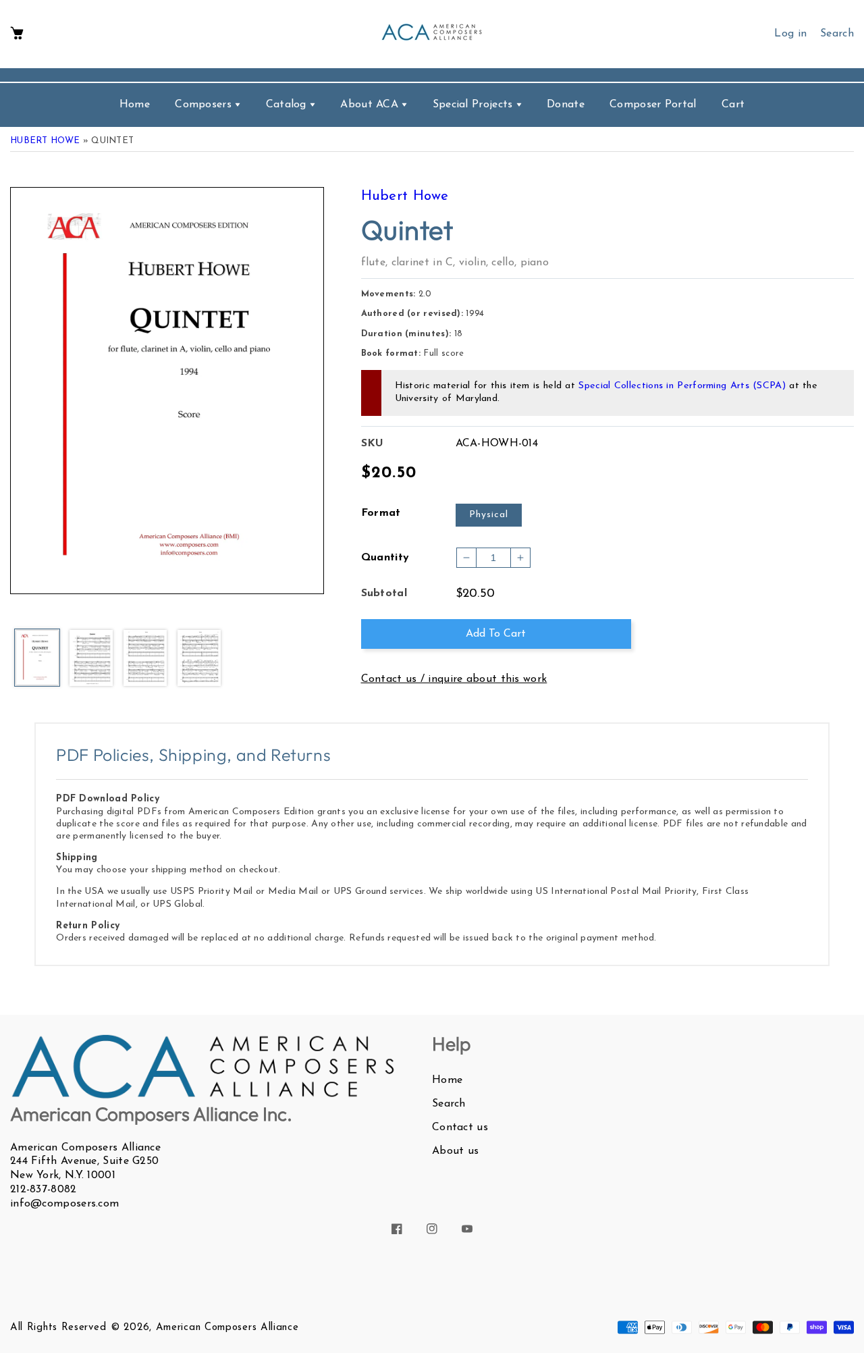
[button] (17, 34)
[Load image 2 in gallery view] (91, 659)
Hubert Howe (45, 140)
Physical (488, 515)
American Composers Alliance (227, 1328)
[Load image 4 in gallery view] (199, 659)
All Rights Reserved (58, 1328)
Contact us (460, 1127)
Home (447, 1080)
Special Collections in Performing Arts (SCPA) (682, 386)
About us (455, 1151)
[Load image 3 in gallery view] (145, 659)
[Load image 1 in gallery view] (37, 658)
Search (449, 1103)
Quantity (385, 557)
